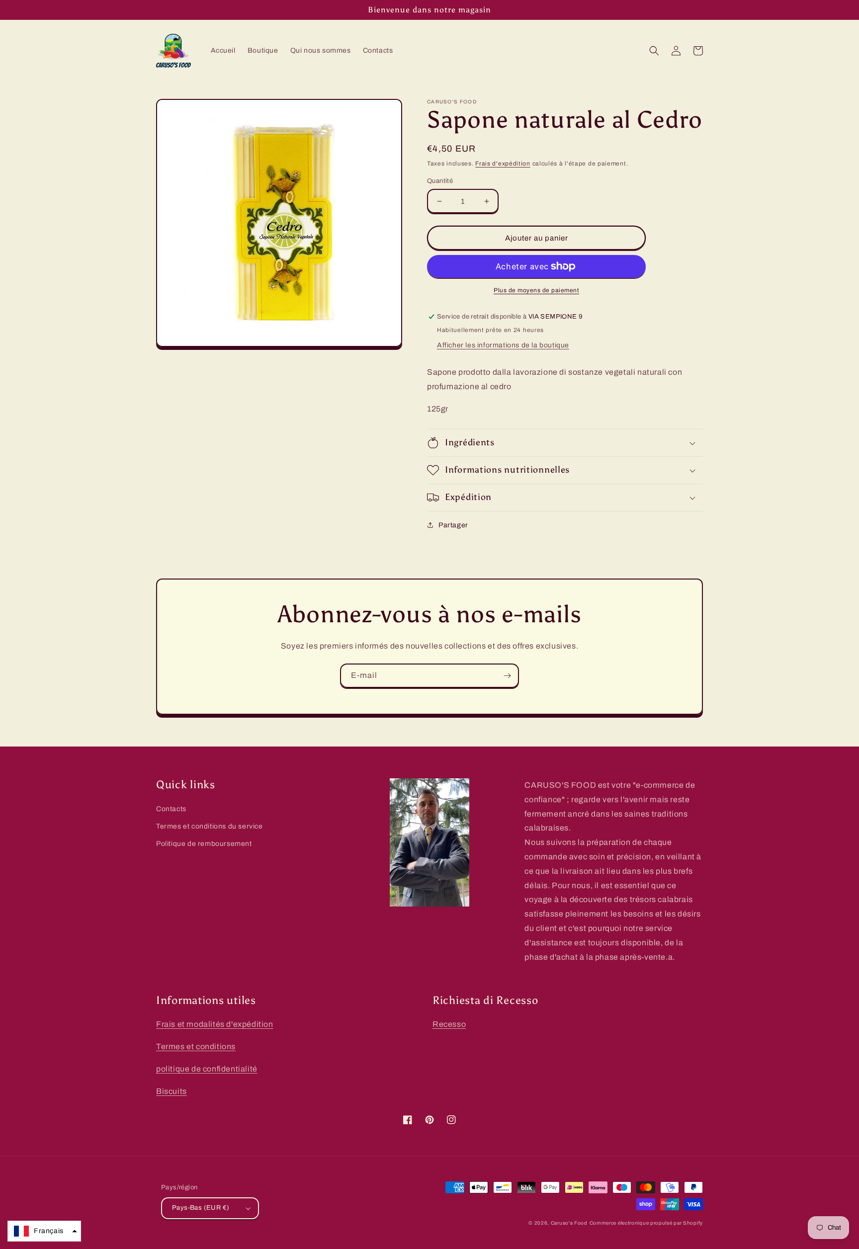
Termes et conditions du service (209, 826)
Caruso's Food (569, 1223)
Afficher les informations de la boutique (503, 345)
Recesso (449, 1024)
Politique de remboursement (204, 843)
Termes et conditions (196, 1046)
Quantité (440, 180)
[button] (654, 51)
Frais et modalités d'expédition (214, 1024)
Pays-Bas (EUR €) (200, 1207)
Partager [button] (453, 525)
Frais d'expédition (502, 163)
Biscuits (171, 1091)
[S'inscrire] (507, 676)
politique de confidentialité (207, 1069)
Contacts (171, 809)
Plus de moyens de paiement (536, 290)
